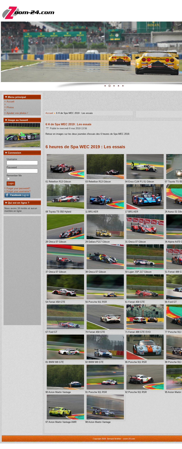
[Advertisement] (18, 270)
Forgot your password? (18, 188)
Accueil (10, 101)
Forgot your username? (18, 191)
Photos (10, 107)
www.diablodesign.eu (119, 446)
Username (12, 159)
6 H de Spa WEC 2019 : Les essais (68, 124)
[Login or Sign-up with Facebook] (17, 195)
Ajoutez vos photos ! (17, 113)
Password (12, 167)
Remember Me (14, 175)
